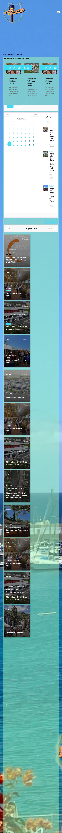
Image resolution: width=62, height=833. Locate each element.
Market (10, 285)
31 (9, 128)
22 (13, 140)
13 (33, 132)
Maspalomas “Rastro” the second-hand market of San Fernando (17, 495)
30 (17, 144)
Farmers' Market (21, 314)
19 (29, 136)
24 (21, 140)
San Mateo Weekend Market (31, 81)
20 (33, 136)
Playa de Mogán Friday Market (51, 196)
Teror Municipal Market (16, 633)
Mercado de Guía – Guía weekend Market (51, 163)
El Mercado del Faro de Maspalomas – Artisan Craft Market (16, 260)
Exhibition (11, 314)
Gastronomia (9, 317)
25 (25, 140)
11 (25, 132)
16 (17, 136)
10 (21, 132)
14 (9, 136)
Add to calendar (51, 221)
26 (29, 140)
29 (13, 144)
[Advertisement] (31, 38)
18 (25, 136)
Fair (15, 314)
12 (29, 132)
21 (9, 140)
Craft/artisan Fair (12, 249)
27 (33, 140)
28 (9, 144)
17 (21, 136)
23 (17, 140)
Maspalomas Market (15, 397)
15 (13, 136)
